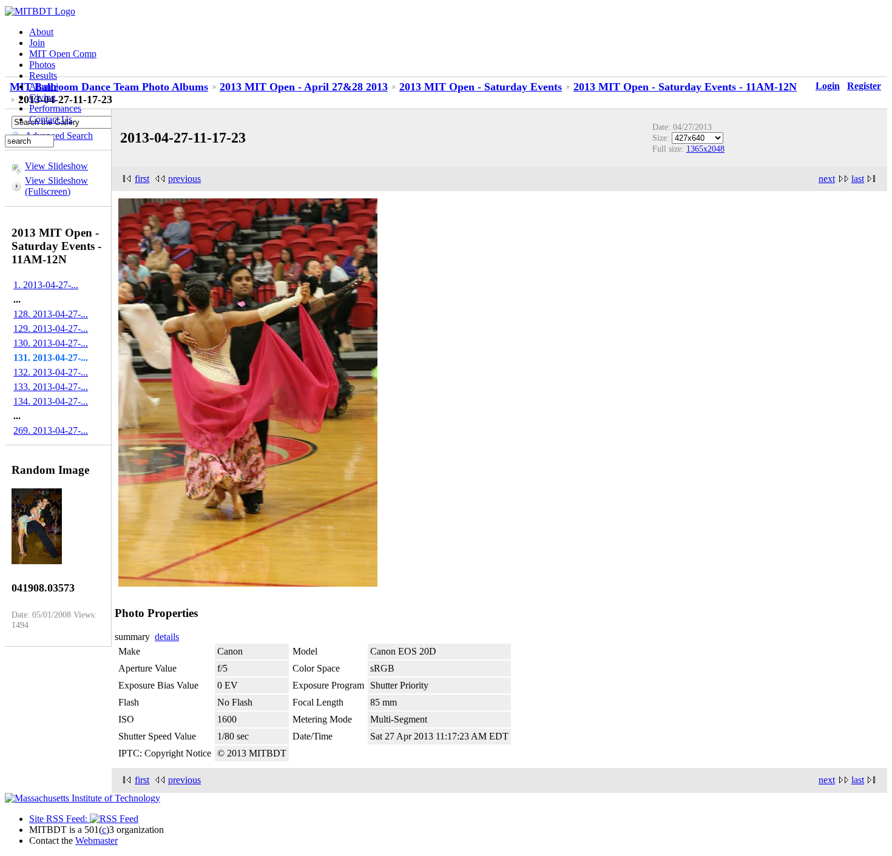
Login (828, 86)
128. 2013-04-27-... (50, 314)
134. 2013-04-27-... (50, 401)
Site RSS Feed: (59, 819)
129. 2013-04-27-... (50, 328)
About (41, 32)
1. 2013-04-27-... (45, 285)
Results (43, 75)
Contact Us (50, 119)
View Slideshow (56, 166)
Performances (55, 108)
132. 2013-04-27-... (50, 372)
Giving (42, 97)
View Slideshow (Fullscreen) (56, 186)
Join (37, 43)
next (827, 179)
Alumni (43, 86)
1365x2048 (705, 148)
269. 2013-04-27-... (50, 430)
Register (864, 86)
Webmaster (96, 840)
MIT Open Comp (62, 54)
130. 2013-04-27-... (50, 343)
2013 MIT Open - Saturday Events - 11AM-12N (685, 87)
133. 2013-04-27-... (50, 387)
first (142, 179)
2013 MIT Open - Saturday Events (480, 87)
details (167, 637)
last (857, 179)
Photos (42, 64)
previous (184, 179)
